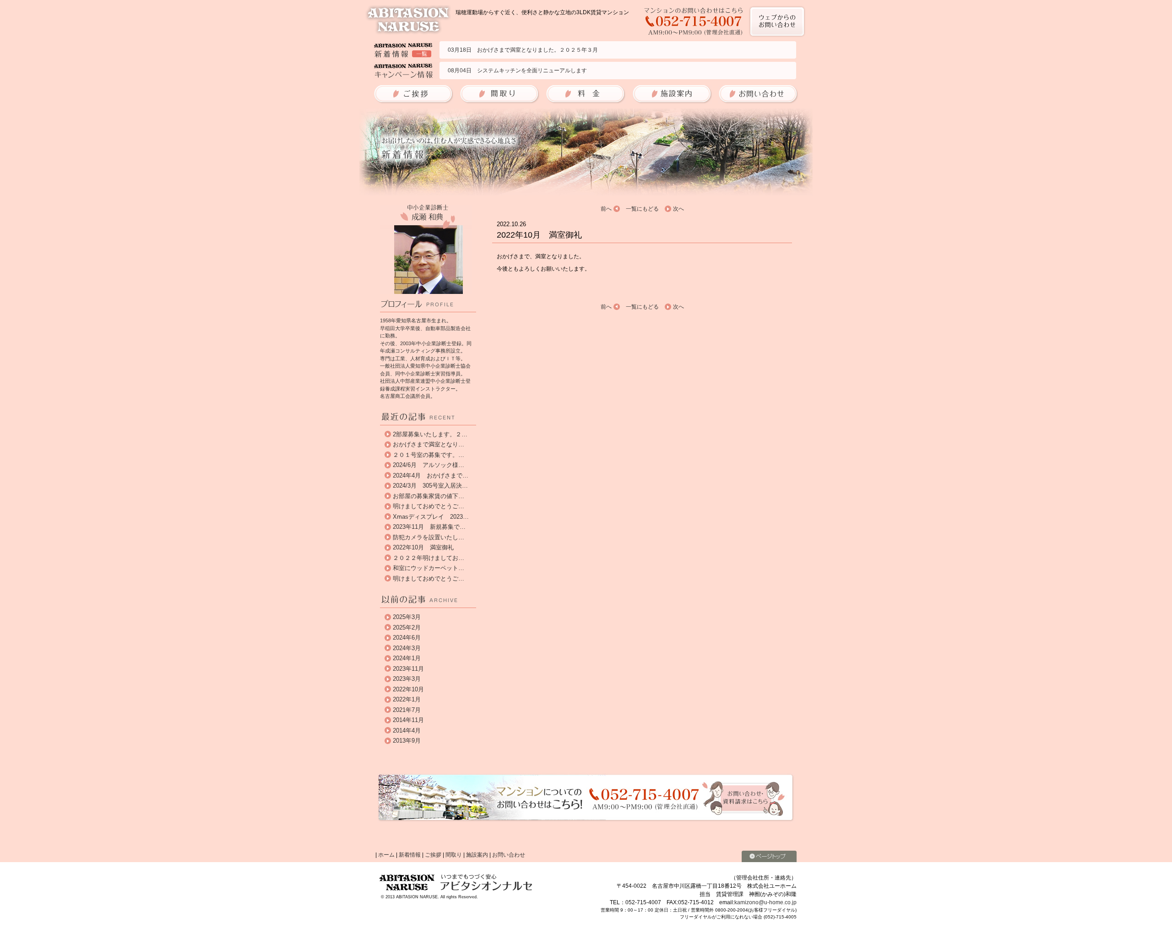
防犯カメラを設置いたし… (428, 537)
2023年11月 (408, 668)
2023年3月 (407, 678)
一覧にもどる (642, 209)
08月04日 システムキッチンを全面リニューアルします (517, 70)
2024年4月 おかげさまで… (430, 475)
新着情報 (410, 855)
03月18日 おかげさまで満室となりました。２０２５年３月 (523, 50)
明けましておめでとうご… (428, 506)
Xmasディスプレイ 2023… (431, 516)
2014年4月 (407, 730)
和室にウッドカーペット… (428, 568)
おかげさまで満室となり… (428, 444)
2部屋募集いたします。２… (430, 434)
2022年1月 (407, 699)
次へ (678, 209)
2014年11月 (408, 720)
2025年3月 (407, 617)
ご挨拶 (433, 855)
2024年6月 (407, 637)
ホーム (386, 855)
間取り (453, 855)
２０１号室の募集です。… (428, 454)
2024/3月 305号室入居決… (430, 485)
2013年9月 (407, 740)
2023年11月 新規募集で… (429, 526)
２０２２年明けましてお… (428, 557)
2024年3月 (407, 648)
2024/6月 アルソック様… (428, 465)
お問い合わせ (508, 855)
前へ (606, 209)
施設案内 (477, 855)
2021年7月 (407, 709)
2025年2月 (407, 627)
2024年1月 (407, 658)
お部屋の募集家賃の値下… (428, 496)
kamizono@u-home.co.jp (765, 902)
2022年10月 (408, 689)
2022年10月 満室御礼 (423, 547)
